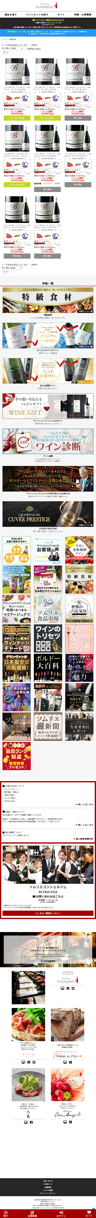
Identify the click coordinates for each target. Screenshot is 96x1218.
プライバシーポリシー (48, 1193)
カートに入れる (17, 118)
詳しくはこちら (85, 804)
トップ (4, 39)
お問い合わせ (48, 1181)
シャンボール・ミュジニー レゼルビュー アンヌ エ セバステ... (47, 155)
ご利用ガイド (48, 1184)
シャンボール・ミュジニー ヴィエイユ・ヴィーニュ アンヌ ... (16, 155)
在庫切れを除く (34, 49)
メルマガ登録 (48, 1190)
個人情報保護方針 (84, 838)
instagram (49, 960)
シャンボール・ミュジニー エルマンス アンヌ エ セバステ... (17, 88)
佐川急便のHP (66, 27)
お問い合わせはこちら (49, 896)
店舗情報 (48, 1187)
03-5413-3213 (48, 892)
